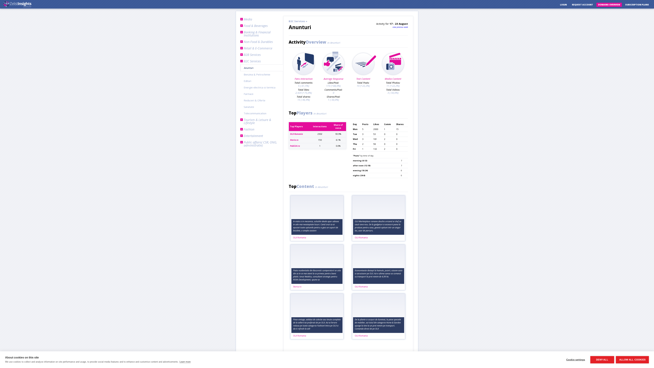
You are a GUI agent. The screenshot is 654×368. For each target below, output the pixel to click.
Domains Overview (609, 4)
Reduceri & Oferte (254, 100)
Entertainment (253, 136)
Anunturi (248, 68)
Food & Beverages (256, 26)
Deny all (602, 359)
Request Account (582, 4)
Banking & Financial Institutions (257, 33)
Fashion (249, 129)
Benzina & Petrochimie (257, 74)
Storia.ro (297, 286)
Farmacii (248, 94)
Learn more (185, 362)
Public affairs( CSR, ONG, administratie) (260, 143)
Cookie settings (575, 359)
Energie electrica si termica (259, 87)
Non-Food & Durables (258, 42)
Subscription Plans (637, 4)
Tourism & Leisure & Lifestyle (257, 121)
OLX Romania (299, 237)
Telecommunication (255, 113)
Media (248, 19)
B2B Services (252, 55)
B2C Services (252, 61)
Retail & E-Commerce (258, 48)
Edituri (247, 81)
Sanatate (249, 107)
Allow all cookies (632, 359)
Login (563, 4)
